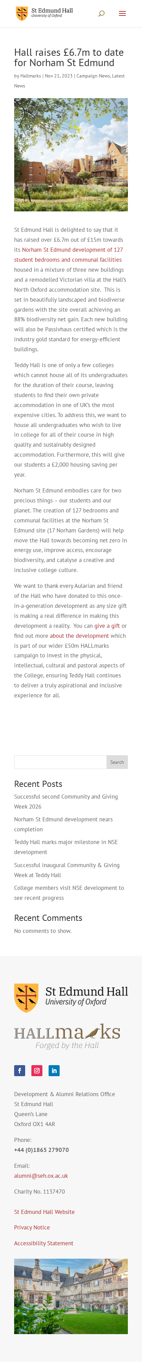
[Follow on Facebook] (19, 1070)
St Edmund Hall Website (44, 1212)
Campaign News (93, 76)
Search (117, 762)
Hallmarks (30, 76)
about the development (79, 636)
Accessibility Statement (43, 1243)
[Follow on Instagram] (36, 1070)
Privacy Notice (32, 1227)
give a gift (107, 626)
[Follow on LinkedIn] (54, 1070)
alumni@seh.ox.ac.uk (41, 1175)
